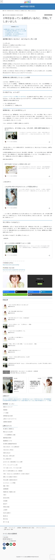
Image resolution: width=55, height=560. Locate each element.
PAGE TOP (52, 542)
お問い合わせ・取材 (8, 529)
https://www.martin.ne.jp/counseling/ (11, 264)
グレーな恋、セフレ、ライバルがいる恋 (12, 467)
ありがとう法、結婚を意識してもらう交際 (12, 461)
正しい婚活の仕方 (7, 458)
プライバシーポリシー (41, 527)
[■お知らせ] (47, 380)
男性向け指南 (6, 506)
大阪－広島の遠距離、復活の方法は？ (16, 311)
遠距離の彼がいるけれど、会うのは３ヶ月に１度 (14, 29)
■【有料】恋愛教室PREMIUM (10, 443)
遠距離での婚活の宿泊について (15, 350)
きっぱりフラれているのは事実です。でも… (17, 330)
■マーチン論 (6, 521)
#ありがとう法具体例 (7, 399)
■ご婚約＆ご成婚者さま (8, 428)
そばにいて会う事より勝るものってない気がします (18, 304)
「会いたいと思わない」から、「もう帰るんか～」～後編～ (20, 324)
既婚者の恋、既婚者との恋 (9, 491)
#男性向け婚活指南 (12, 400)
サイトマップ (12, 527)
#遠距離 (13, 372)
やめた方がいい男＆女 (8, 449)
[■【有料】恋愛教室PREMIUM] (8, 380)
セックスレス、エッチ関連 (9, 482)
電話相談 (5, 409)
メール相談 (5, 412)
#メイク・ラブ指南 (47, 400)
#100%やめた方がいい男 (39, 399)
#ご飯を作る (15, 399)
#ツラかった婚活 (20, 400)
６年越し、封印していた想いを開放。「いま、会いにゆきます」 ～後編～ (23, 343)
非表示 (17, 26)
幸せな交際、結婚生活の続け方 (10, 479)
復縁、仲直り (6, 485)
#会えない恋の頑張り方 (21, 372)
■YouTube (5, 518)
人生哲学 (5, 509)
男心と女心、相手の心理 (8, 455)
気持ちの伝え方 (6, 452)
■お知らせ (5, 515)
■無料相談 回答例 (14, 371)
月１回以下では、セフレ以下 (12, 32)
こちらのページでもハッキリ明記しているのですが (14, 96)
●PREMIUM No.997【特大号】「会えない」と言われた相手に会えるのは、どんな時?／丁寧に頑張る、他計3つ (30, 363)
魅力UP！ (5, 503)
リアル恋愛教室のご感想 (9, 434)
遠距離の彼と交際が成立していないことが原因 (15, 30)
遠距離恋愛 (36, 371)
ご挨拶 (5, 527)
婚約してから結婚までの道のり (10, 476)
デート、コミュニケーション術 (10, 464)
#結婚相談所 (48, 399)
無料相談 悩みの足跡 (8, 415)
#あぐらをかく (30, 399)
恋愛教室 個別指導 (7, 421)
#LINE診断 (5, 400)
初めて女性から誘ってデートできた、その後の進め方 (19, 317)
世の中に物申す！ (7, 512)
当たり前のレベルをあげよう (12, 35)
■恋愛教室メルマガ (7, 440)
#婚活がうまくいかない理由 (31, 400)
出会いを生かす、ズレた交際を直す (25, 371)
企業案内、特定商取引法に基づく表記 (25, 527)
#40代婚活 (40, 400)
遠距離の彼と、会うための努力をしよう (14, 34)
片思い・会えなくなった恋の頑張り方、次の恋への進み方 (16, 473)
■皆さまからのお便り (8, 431)
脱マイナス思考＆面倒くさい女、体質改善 (12, 470)
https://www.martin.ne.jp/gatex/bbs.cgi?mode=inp (14, 269)
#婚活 (25, 399)
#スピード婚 (21, 399)
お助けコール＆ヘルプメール (9, 418)
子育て (4, 494)
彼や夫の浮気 (6, 497)
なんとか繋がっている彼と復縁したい (16, 337)
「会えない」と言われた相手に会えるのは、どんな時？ (19, 356)
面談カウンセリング (7, 406)
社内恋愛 (5, 500)
